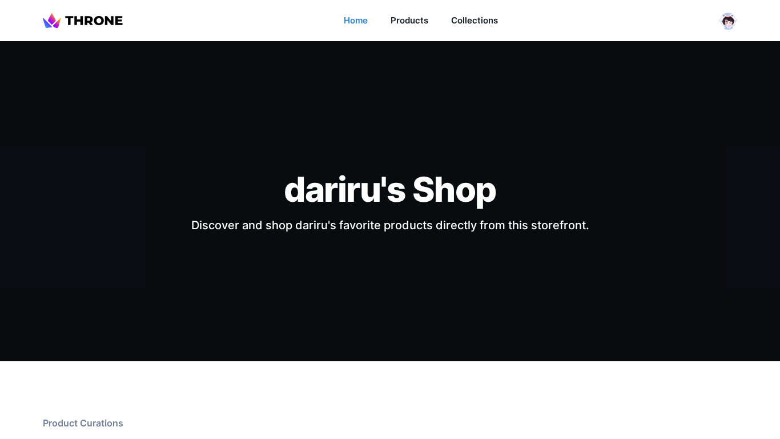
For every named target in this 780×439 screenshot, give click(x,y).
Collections (474, 20)
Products (409, 20)
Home (356, 20)
